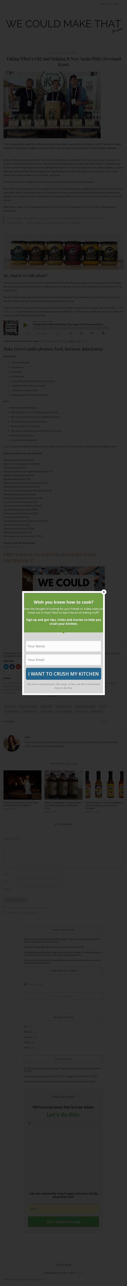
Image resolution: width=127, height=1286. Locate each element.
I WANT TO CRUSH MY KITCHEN (63, 674)
